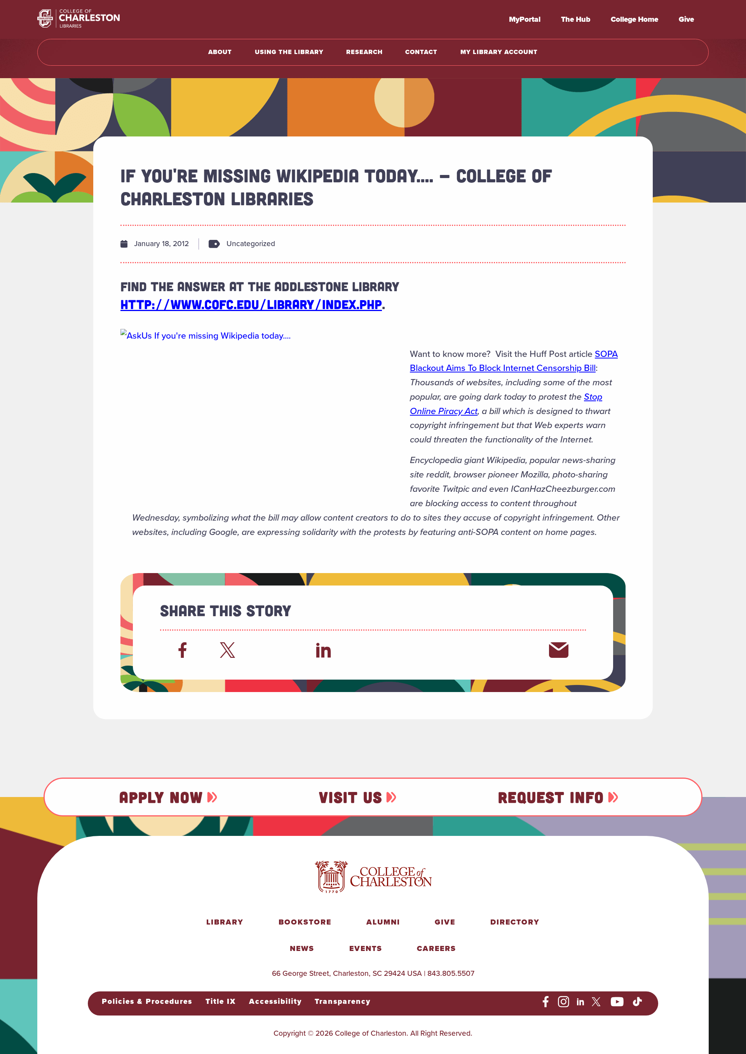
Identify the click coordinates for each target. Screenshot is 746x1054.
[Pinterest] (465, 650)
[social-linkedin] (580, 1002)
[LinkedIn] (323, 650)
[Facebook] (182, 650)
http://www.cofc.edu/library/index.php (251, 304)
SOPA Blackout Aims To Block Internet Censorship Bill (514, 360)
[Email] (558, 650)
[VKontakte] (512, 650)
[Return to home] (95, 19)
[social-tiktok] (637, 1002)
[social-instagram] (563, 1002)
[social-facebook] (545, 1002)
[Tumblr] (417, 650)
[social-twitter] (597, 1002)
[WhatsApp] (371, 650)
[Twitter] (229, 650)
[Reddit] (276, 650)
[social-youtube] (617, 1002)
